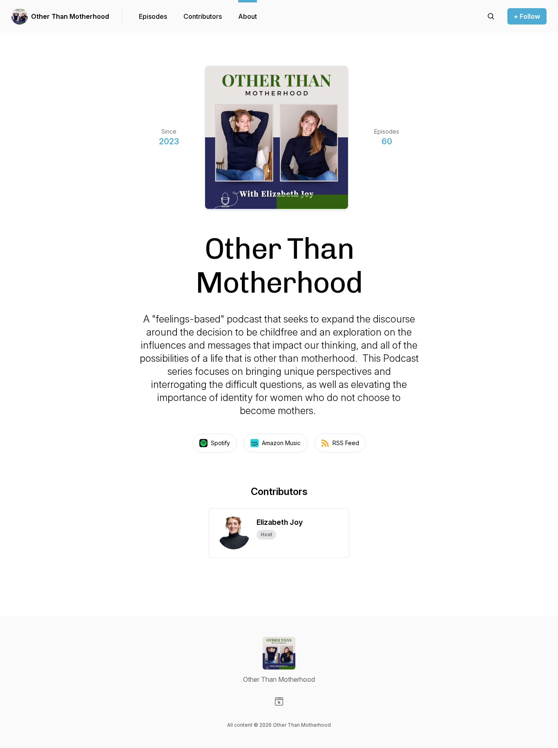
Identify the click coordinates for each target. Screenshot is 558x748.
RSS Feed (346, 442)
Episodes (153, 16)
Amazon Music (281, 442)
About (247, 16)
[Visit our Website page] (279, 701)
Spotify (220, 442)
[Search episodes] (491, 16)
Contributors (202, 16)
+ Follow (527, 16)
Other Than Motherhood (70, 16)
